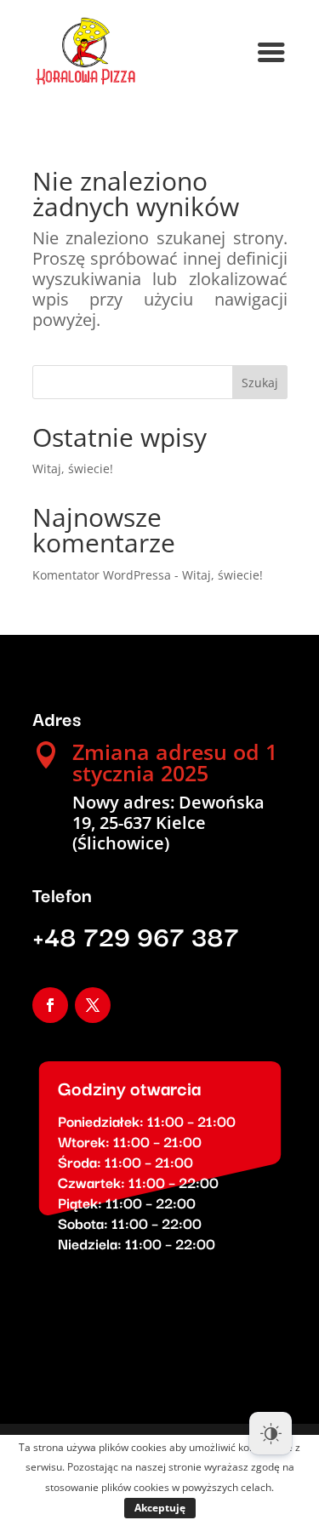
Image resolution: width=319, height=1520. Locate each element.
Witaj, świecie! (72, 468)
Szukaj (260, 382)
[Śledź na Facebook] (50, 1005)
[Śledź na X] (93, 1005)
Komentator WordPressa (101, 575)
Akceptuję (159, 1507)
